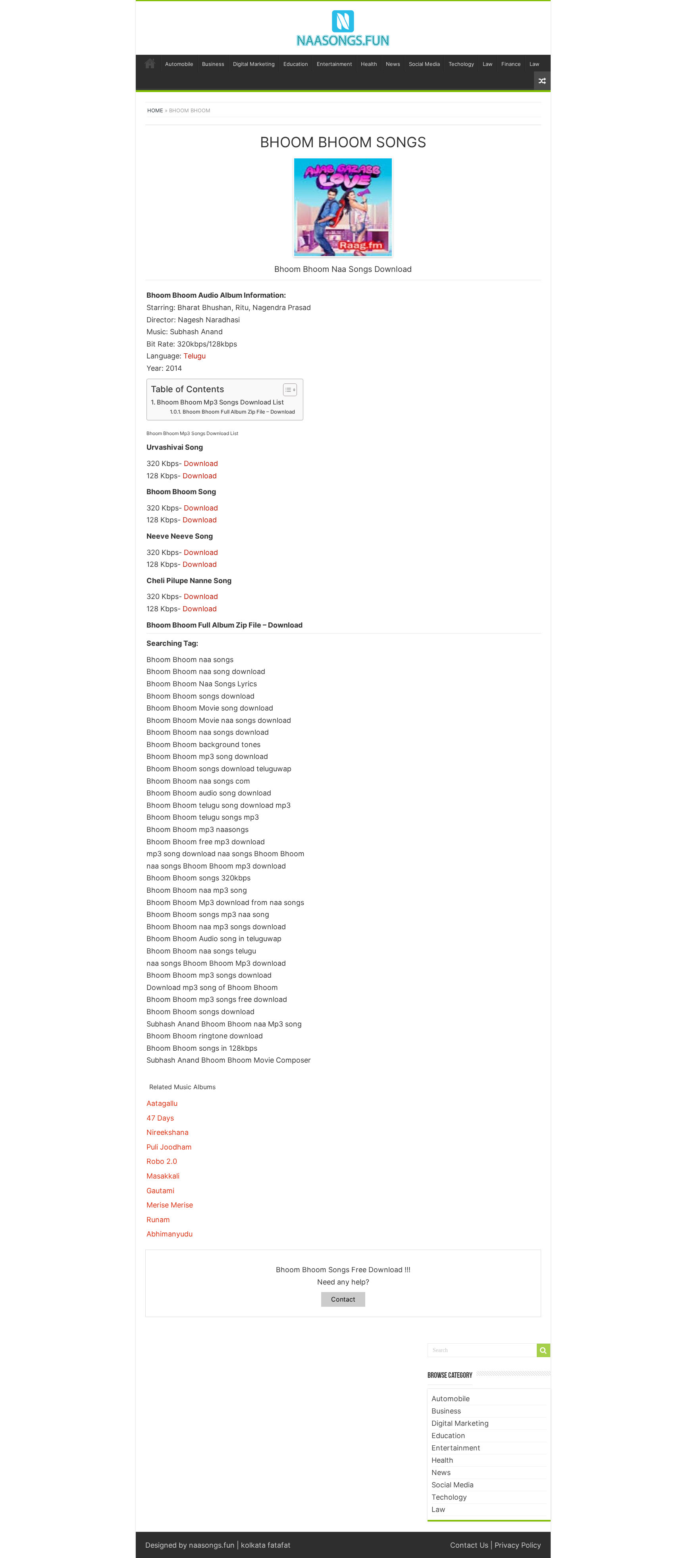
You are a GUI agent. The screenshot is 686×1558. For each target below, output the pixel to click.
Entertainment (334, 64)
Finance (511, 64)
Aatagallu (161, 1103)
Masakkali (162, 1176)
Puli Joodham (169, 1147)
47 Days (160, 1118)
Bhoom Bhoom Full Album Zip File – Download (239, 411)
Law (488, 64)
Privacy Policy (518, 1545)
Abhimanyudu (169, 1234)
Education (295, 64)
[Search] (543, 1350)
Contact (343, 1299)
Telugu (194, 356)
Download (201, 463)
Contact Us (469, 1545)
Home (150, 63)
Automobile (179, 64)
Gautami (160, 1190)
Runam (158, 1219)
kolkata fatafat (266, 1545)
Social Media (424, 64)
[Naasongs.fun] (343, 26)
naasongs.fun (212, 1545)
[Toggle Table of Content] (286, 390)
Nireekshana (167, 1132)
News (393, 64)
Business (213, 64)
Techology (461, 64)
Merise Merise (169, 1205)
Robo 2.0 (161, 1161)
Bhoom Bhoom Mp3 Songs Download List (220, 402)
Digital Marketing (254, 64)
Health (369, 64)
